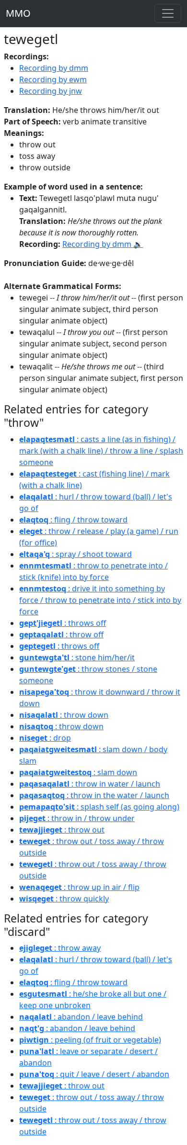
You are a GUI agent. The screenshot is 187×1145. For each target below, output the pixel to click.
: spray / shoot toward (75, 554)
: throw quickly (64, 898)
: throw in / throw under (77, 818)
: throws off (62, 623)
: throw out (62, 829)
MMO (18, 13)
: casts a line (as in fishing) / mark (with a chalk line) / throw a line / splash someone (101, 450)
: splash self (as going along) (99, 806)
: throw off (61, 634)
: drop (45, 738)
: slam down (78, 772)
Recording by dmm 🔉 (102, 244)
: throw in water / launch (89, 783)
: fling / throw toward (73, 519)
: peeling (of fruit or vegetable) (90, 1039)
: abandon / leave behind (81, 1017)
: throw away (60, 948)
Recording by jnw (50, 91)
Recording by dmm (53, 68)
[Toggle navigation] (167, 13)
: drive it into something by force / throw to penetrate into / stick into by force (100, 600)
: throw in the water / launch (94, 795)
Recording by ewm (53, 79)
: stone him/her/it (77, 657)
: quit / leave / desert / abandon (94, 1074)
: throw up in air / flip (79, 887)
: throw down (63, 715)
